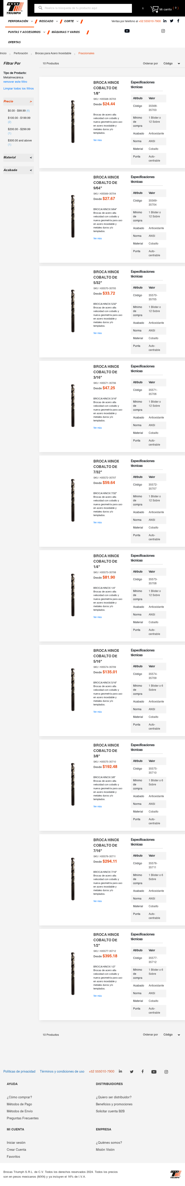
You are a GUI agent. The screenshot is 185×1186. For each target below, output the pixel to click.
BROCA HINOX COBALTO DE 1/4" (106, 561)
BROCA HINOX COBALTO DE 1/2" (106, 940)
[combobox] (83, 8)
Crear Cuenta (16, 1149)
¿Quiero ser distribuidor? (114, 1097)
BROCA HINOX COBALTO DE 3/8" (106, 751)
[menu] (53, 32)
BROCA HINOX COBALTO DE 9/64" (106, 183)
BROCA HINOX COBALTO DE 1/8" (106, 88)
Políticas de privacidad (19, 1071)
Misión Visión (105, 1149)
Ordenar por (150, 63)
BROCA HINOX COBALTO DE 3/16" (106, 372)
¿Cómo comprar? (19, 1097)
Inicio (3, 53)
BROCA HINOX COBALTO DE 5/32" (106, 277)
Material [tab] (9, 157)
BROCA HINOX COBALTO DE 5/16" (106, 656)
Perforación (21, 53)
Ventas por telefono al (136, 21)
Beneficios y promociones (114, 1104)
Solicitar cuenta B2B (110, 1111)
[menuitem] (19, 21)
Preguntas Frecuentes (23, 1118)
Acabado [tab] (10, 170)
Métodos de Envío (20, 1111)
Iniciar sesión (16, 1142)
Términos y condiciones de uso (62, 1071)
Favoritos (13, 1156)
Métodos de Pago (19, 1104)
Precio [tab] (8, 101)
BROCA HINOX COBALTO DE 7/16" (106, 845)
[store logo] (15, 8)
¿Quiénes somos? (109, 1142)
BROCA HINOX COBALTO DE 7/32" (106, 467)
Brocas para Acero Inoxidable (53, 53)
